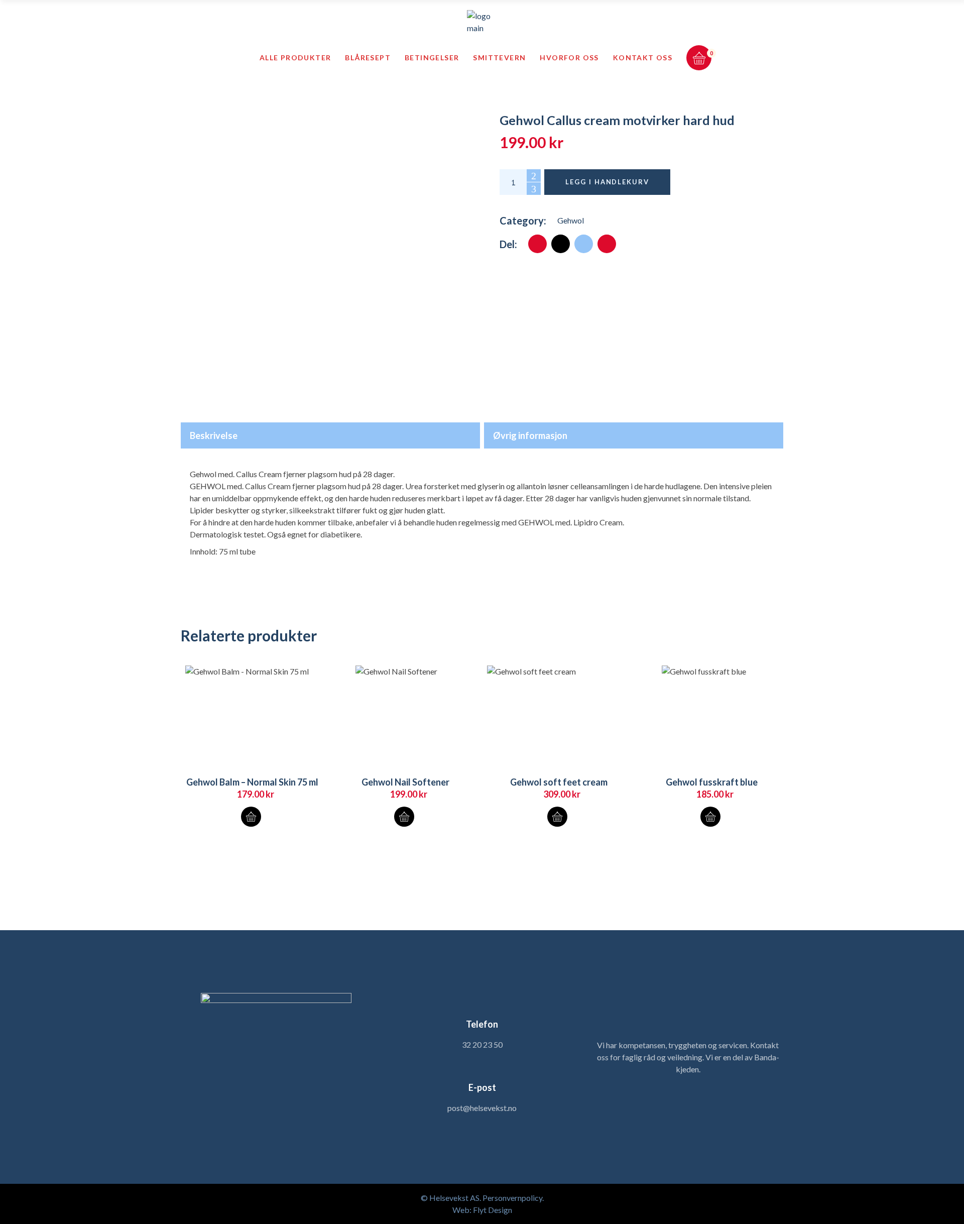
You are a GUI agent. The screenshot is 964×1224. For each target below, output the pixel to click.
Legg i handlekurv (607, 182)
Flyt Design (492, 1209)
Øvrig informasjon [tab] (530, 435)
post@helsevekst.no (482, 1107)
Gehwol (570, 220)
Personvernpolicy (512, 1197)
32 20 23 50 (482, 1044)
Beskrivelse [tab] (213, 435)
